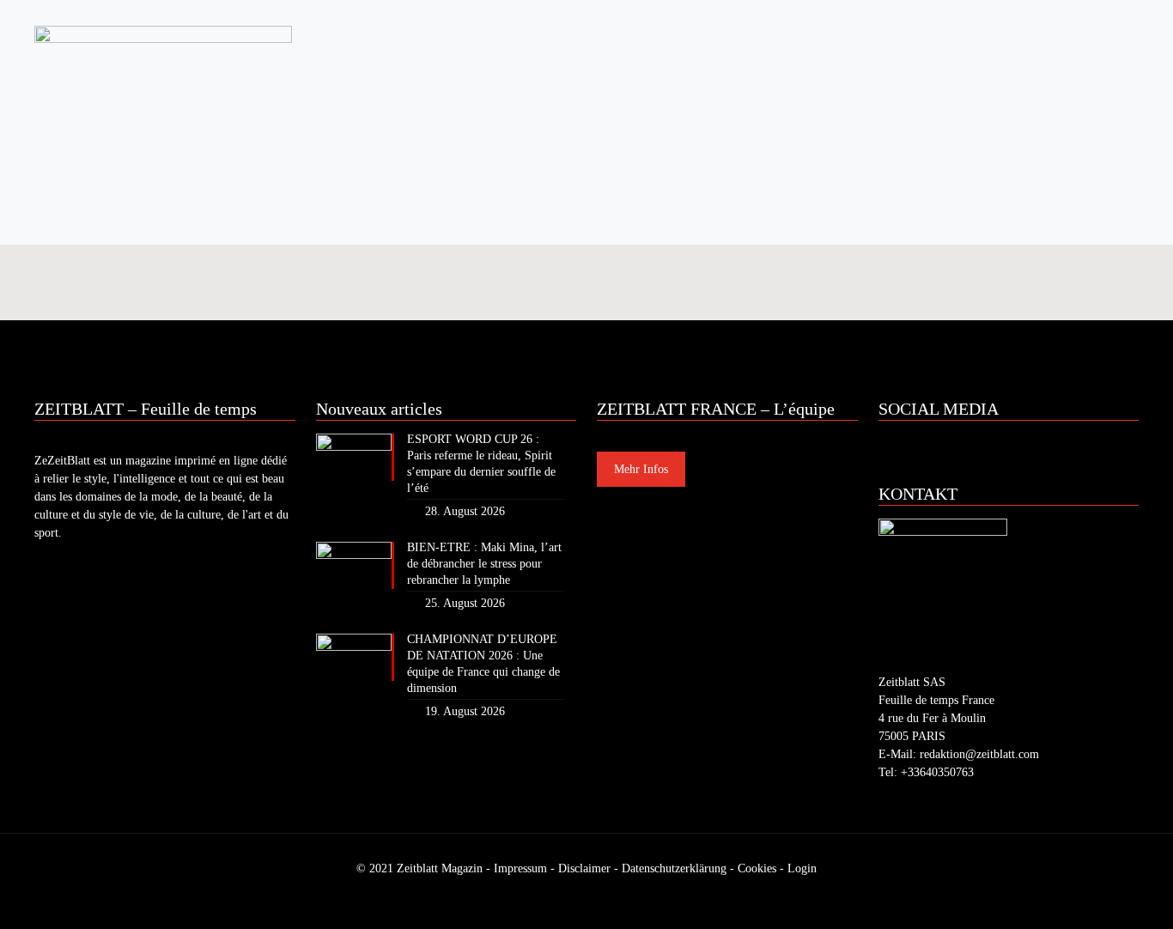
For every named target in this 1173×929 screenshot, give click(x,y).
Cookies (757, 868)
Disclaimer (584, 868)
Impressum (520, 868)
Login (802, 868)
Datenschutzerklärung (674, 868)
